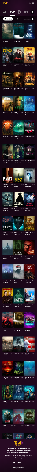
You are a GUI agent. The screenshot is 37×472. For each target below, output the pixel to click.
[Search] (29, 3)
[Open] (33, 3)
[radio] (5, 12)
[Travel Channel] (5, 3)
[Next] (32, 12)
